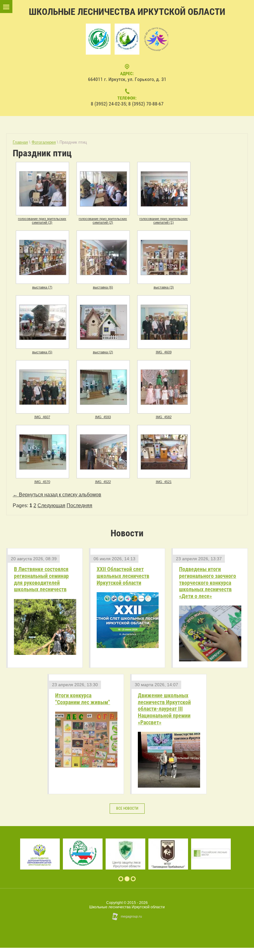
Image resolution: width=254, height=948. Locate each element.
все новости (127, 808)
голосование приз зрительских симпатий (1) (163, 220)
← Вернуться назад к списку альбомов (57, 494)
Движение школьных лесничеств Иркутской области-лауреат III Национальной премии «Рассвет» (164, 708)
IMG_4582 (164, 417)
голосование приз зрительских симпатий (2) (103, 220)
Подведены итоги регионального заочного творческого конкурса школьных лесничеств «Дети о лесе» (207, 582)
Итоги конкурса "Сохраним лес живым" (82, 698)
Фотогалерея (44, 142)
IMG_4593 (103, 417)
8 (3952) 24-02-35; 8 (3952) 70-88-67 (127, 104)
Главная (20, 142)
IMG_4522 (103, 482)
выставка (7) (42, 287)
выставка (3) (164, 287)
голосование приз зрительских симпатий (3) (42, 220)
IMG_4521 (164, 482)
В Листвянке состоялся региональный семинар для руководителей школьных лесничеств (41, 579)
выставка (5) (42, 352)
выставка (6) (103, 287)
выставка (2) (103, 352)
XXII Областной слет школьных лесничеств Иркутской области (123, 576)
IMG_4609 (164, 352)
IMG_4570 (42, 482)
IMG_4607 (42, 417)
